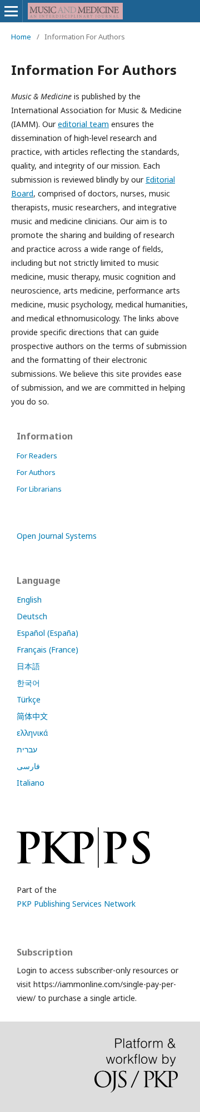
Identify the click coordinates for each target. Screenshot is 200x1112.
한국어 (28, 683)
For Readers (37, 456)
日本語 (28, 666)
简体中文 (32, 716)
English (29, 599)
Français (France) (47, 649)
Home (21, 37)
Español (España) (47, 633)
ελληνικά (32, 732)
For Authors (36, 472)
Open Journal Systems (57, 535)
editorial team (83, 124)
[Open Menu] (11, 11)
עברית (27, 749)
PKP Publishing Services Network (76, 903)
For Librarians (39, 489)
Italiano (30, 782)
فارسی (28, 766)
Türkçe (29, 699)
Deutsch (32, 616)
